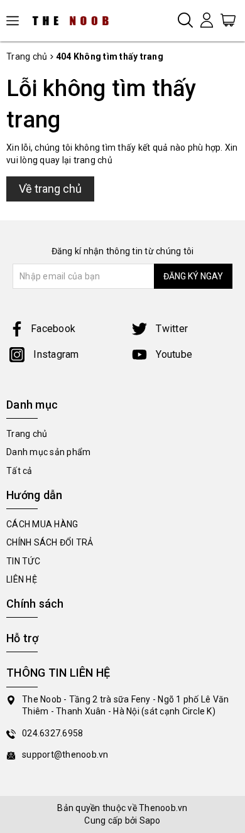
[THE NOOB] (75, 20)
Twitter (170, 329)
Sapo (150, 820)
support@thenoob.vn (65, 755)
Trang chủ (26, 434)
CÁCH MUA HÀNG (42, 524)
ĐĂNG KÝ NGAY (193, 276)
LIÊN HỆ (21, 579)
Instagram (55, 354)
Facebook (53, 329)
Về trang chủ (50, 188)
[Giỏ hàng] (228, 19)
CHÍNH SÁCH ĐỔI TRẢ (50, 542)
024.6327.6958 (52, 733)
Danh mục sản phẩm (48, 452)
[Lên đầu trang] (226, 573)
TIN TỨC (23, 561)
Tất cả (19, 471)
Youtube (172, 354)
